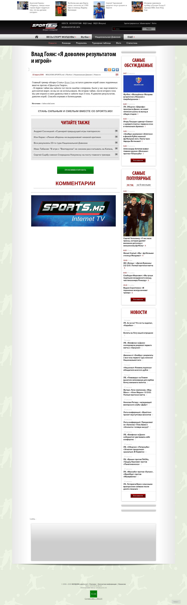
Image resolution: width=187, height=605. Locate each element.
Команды (66, 42)
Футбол (85, 36)
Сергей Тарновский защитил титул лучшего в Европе (116, 5)
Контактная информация (107, 584)
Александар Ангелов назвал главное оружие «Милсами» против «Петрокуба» (136, 151)
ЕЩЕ (130, 36)
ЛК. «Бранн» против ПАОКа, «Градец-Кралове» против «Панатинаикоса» (136, 461)
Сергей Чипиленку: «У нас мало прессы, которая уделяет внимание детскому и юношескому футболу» (137, 242)
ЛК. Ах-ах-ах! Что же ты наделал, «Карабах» (138, 324)
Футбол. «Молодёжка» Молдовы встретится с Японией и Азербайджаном (138, 96)
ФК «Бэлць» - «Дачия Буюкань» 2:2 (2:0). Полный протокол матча (138, 265)
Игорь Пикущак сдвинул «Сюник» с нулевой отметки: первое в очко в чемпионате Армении (138, 123)
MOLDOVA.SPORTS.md (55, 75)
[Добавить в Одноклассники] (109, 69)
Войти (154, 23)
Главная (36, 37)
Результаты (81, 42)
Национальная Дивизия (107, 36)
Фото (118, 42)
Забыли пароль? (145, 23)
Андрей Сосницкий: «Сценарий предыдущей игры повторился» (67, 131)
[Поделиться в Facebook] (105, 69)
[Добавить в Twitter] (113, 69)
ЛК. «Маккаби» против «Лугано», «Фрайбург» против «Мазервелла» (138, 474)
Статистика (131, 42)
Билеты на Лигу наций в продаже (138, 334)
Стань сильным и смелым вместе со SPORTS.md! (75, 111)
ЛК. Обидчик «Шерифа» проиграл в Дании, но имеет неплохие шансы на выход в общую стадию (135, 110)
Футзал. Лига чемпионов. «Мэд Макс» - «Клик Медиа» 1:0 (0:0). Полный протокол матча (137, 392)
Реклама (92, 584)
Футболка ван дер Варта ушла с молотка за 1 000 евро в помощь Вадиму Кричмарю (78, 6)
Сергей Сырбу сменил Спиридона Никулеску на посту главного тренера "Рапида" (72, 155)
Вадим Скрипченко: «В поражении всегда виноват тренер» (135, 290)
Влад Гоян (70, 82)
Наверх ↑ (176, 601)
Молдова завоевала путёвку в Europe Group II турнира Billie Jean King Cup (154, 6)
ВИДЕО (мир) (87, 23)
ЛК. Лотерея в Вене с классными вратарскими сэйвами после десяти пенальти (138, 486)
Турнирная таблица (101, 42)
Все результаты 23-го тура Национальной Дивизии (61, 142)
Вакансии (122, 584)
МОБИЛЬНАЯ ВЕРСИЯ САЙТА (71, 27)
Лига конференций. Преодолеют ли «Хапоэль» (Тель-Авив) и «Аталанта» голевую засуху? (138, 424)
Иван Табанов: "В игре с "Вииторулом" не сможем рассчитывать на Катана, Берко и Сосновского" (73, 149)
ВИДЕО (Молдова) (99, 23)
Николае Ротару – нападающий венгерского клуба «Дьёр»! (137, 403)
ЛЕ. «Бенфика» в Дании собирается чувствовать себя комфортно (136, 437)
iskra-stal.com (48, 103)
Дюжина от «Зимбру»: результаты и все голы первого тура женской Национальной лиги (138, 357)
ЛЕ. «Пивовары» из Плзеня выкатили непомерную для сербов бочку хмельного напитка (138, 379)
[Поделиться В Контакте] (117, 69)
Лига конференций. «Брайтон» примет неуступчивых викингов (138, 413)
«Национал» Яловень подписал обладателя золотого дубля (137, 368)
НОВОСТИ (65, 23)
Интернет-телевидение (51, 30)
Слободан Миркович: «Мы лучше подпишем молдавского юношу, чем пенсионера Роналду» (138, 277)
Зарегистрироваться (131, 23)
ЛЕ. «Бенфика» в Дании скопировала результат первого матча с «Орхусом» (137, 345)
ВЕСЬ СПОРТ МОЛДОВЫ (60, 36)
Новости (52, 42)
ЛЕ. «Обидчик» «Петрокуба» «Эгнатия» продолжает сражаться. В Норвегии (136, 449)
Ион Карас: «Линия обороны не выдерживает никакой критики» (67, 136)
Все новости (138, 160)
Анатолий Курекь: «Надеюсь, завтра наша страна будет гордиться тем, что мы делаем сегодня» (40, 7)
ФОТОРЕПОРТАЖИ (75, 23)
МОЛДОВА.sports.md (80, 584)
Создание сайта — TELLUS (93, 599)
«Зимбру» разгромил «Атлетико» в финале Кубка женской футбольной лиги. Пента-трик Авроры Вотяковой (138, 137)
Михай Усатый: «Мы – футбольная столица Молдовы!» (138, 254)
